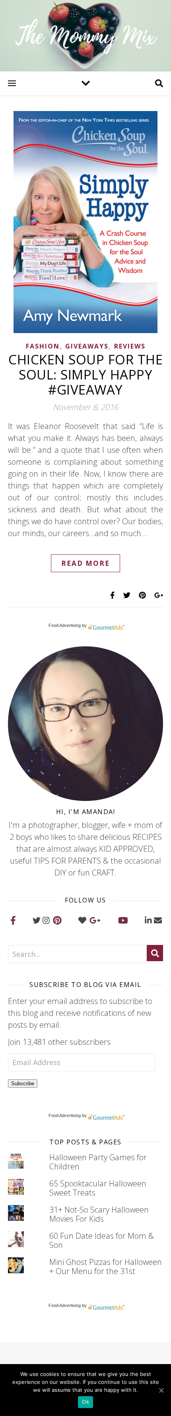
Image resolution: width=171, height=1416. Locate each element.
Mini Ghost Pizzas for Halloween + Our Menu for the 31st (105, 1266)
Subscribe (22, 1083)
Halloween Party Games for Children (98, 1162)
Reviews (130, 346)
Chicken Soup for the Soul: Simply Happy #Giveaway (85, 375)
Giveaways (87, 346)
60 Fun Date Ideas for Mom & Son (101, 1240)
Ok (85, 1402)
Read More (85, 563)
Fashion (43, 346)
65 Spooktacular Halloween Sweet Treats (97, 1188)
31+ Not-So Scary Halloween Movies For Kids (99, 1214)
